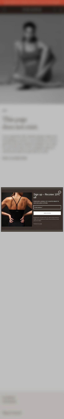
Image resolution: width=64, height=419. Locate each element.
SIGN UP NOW (47, 213)
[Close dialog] (59, 192)
